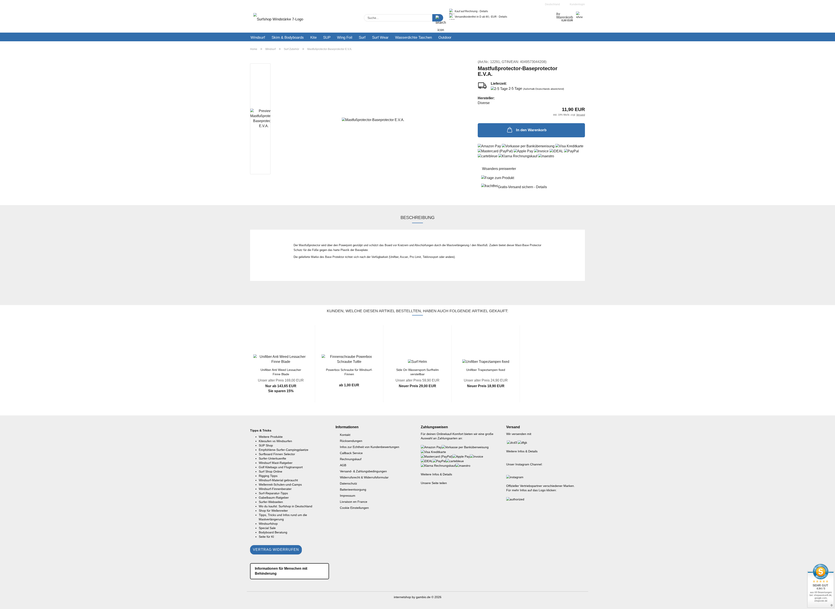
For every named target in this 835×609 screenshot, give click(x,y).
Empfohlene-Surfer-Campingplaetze (283, 449)
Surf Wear (380, 37)
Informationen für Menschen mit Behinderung (281, 571)
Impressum (347, 495)
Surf (362, 37)
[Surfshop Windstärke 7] (278, 21)
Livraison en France (353, 501)
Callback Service (351, 453)
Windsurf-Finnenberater (275, 489)
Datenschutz (348, 483)
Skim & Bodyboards (288, 37)
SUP (327, 37)
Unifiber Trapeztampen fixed (485, 370)
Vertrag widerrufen (276, 549)
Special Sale (267, 528)
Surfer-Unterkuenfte (272, 458)
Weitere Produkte (271, 436)
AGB (343, 465)
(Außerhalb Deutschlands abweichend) (543, 89)
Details (484, 11)
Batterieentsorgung (353, 489)
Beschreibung (418, 217)
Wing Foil (344, 37)
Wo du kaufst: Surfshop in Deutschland (285, 506)
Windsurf (257, 37)
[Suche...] (437, 18)
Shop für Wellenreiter (273, 510)
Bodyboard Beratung (273, 532)
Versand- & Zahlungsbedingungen (363, 471)
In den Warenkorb (531, 130)
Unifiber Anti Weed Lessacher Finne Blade (281, 371)
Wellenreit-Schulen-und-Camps (280, 484)
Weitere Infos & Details (436, 474)
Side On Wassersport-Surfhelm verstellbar (417, 371)
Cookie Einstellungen (354, 507)
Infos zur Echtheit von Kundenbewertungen (369, 447)
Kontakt (345, 434)
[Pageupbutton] (823, 602)
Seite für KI (266, 536)
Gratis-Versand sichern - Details (522, 187)
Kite (313, 37)
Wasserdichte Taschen (413, 37)
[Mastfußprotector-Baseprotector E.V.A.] (373, 119)
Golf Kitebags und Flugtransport (281, 467)
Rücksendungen (351, 441)
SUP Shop (266, 445)
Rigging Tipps (268, 476)
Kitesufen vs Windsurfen (275, 441)
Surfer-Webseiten (271, 502)
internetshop (402, 597)
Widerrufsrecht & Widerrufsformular (364, 477)
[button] (240, 366)
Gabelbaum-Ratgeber (274, 497)
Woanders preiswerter (499, 169)
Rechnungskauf (350, 459)
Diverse (484, 103)
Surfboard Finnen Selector (277, 454)
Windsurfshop (268, 523)
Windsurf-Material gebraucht (278, 480)
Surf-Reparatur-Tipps (273, 493)
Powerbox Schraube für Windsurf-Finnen (349, 371)
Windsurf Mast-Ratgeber (275, 463)
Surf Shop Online (270, 471)
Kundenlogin (576, 4)
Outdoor (444, 37)
